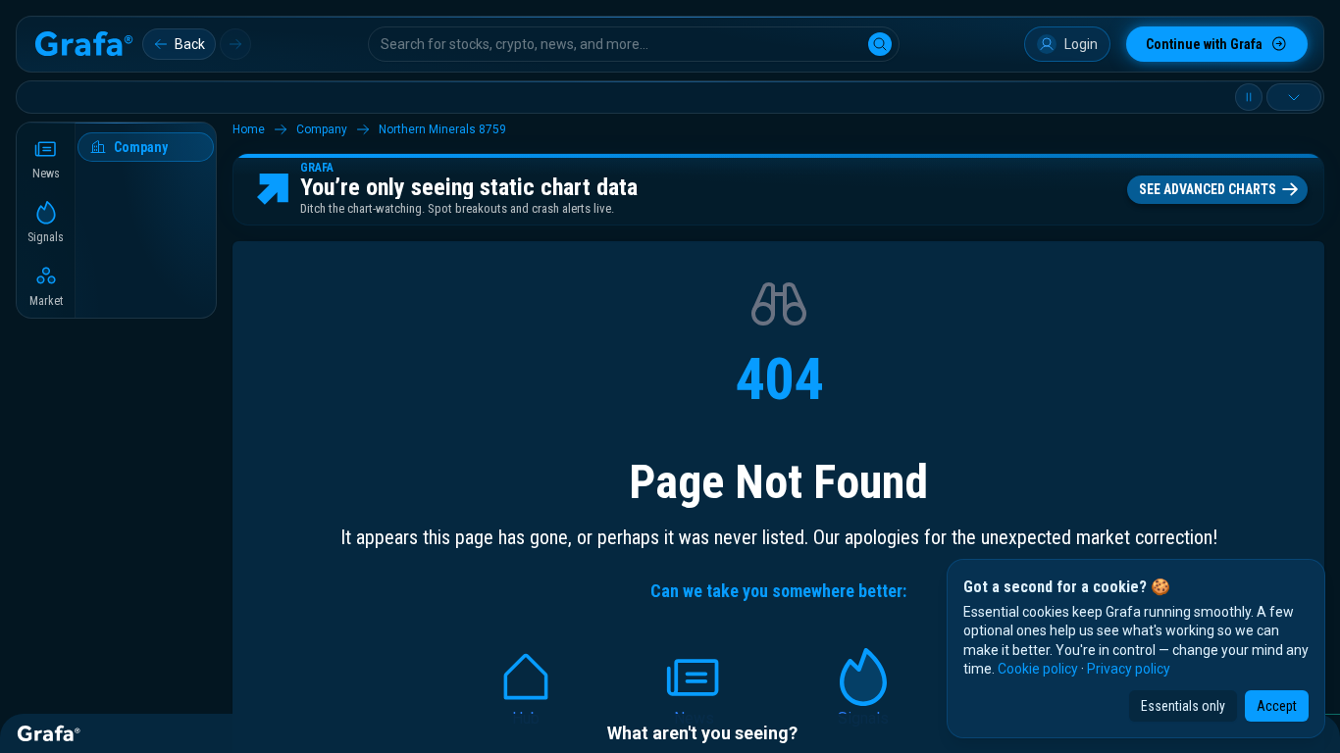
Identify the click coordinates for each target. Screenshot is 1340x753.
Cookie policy (1038, 669)
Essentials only (1183, 706)
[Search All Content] (880, 44)
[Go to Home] (83, 44)
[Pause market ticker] (1249, 97)
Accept (1277, 706)
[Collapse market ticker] (1293, 97)
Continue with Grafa (1204, 44)
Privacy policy (1128, 669)
